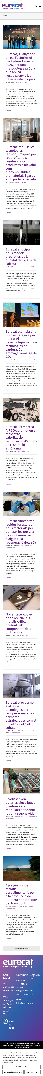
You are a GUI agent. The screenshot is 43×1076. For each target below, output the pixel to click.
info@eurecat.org (24, 990)
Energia (17, 906)
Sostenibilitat (9, 547)
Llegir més (10, 1062)
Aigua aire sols (18, 267)
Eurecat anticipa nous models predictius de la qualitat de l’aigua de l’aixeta (21, 256)
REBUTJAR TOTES (32, 1072)
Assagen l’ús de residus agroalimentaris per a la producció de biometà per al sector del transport (21, 894)
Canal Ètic (26, 1047)
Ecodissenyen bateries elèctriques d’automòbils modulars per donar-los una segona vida (21, 806)
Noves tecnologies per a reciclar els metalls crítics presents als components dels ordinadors (19, 623)
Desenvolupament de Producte (29, 816)
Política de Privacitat (13, 1045)
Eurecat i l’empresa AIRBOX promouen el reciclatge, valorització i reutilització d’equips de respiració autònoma (21, 437)
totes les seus (11, 1025)
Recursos (30, 906)
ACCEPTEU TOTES (21, 1067)
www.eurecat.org (24, 994)
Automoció (17, 816)
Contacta (32, 1043)
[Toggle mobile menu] (40, 6)
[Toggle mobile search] (36, 6)
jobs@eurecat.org (24, 1003)
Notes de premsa (21, 82)
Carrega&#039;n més (21, 949)
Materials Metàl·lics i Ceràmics (22, 731)
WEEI (27, 82)
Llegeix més (8, 110)
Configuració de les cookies (12, 1072)
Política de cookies (26, 1045)
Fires (15, 82)
